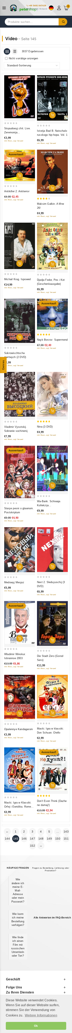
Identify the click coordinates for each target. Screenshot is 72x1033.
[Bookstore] (24, 7)
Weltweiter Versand (38, 9)
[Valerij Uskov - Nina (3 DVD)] (52, 394)
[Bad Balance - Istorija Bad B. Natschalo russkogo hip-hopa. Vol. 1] (52, 98)
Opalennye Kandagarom (18, 729)
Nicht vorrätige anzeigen (23, 58)
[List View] (14, 51)
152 (32, 845)
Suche (63, 21)
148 (40, 838)
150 (57, 838)
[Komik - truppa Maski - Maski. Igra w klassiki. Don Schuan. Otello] (52, 696)
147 (32, 838)
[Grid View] (7, 51)
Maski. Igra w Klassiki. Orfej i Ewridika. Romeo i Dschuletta (19, 806)
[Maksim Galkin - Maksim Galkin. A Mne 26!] (52, 172)
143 (66, 831)
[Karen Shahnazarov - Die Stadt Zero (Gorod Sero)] (52, 623)
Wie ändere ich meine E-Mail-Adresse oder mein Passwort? (17, 890)
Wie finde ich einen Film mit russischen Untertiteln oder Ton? (17, 946)
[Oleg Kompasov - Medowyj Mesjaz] (19, 549)
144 (7, 838)
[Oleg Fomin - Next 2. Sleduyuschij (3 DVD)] (52, 549)
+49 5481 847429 (37, 5)
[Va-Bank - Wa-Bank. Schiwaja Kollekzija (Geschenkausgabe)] (52, 468)
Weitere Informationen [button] (41, 1015)
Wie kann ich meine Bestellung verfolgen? (17, 919)
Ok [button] (36, 1025)
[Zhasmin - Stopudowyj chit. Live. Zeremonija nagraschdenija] (19, 96)
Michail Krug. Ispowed (17, 279)
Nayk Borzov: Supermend (52, 339)
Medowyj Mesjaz (14, 582)
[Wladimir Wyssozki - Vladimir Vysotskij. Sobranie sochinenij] (19, 394)
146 (24, 838)
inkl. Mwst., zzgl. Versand (13, 141)
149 (49, 838)
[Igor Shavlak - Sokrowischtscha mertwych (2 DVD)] (19, 321)
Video (11, 38)
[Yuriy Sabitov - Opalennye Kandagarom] (19, 697)
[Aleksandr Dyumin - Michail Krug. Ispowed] (19, 246)
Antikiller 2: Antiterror (16, 191)
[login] (59, 8)
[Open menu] (5, 8)
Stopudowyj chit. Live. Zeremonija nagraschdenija (17, 132)
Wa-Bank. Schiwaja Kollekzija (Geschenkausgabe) (49, 505)
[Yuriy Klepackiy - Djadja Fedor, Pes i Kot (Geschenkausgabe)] (52, 246)
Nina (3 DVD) (45, 426)
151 (66, 838)
